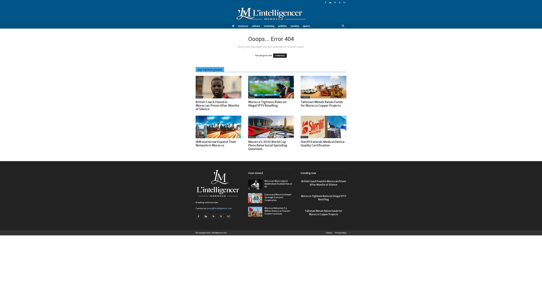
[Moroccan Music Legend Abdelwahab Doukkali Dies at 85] (255, 184)
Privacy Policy (340, 233)
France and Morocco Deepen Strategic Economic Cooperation (278, 197)
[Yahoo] (344, 2)
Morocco (243, 26)
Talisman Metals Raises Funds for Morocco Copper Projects (322, 103)
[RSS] (335, 2)
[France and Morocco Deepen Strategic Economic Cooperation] (255, 198)
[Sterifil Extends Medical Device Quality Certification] (323, 127)
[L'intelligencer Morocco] (271, 14)
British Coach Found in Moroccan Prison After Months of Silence (217, 105)
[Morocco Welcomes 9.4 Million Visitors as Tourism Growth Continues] (255, 212)
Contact (329, 233)
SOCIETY (295, 26)
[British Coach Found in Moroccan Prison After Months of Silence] (218, 87)
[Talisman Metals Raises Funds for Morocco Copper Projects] (323, 87)
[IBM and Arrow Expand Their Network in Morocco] (218, 127)
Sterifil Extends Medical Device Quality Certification (323, 143)
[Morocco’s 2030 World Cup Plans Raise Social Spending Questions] (271, 127)
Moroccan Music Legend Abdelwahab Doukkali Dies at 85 (278, 184)
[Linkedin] (330, 2)
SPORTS (306, 26)
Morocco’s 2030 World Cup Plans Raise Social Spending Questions (267, 145)
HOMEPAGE (280, 56)
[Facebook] (326, 2)
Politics (282, 26)
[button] (343, 26)
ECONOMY (269, 26)
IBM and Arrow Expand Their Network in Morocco (216, 143)
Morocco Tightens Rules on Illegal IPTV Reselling (267, 103)
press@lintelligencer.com (219, 208)
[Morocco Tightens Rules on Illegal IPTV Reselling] (271, 87)
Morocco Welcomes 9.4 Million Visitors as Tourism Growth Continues (277, 211)
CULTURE (256, 26)
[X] (339, 2)
